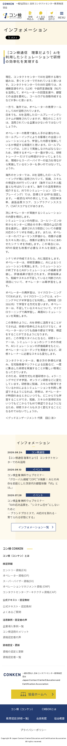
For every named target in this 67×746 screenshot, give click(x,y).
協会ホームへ (37, 694)
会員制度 (41, 718)
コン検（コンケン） (22, 709)
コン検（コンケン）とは (16, 555)
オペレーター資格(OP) (16, 575)
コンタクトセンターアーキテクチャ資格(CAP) (29, 592)
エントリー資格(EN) (14, 570)
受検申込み (30, 17)
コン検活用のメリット (16, 631)
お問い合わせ (51, 17)
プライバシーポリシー (33, 730)
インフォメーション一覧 (33, 527)
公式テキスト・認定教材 (17, 606)
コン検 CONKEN (13, 548)
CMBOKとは (49, 709)
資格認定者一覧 (12, 657)
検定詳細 (7, 563)
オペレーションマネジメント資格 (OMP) (26, 586)
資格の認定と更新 (13, 651)
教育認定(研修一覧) (17, 718)
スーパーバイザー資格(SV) (18, 581)
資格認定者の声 (12, 637)
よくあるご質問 (40, 17)
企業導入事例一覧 (13, 626)
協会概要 (59, 718)
